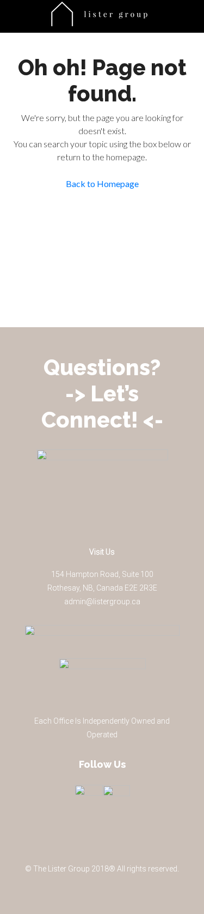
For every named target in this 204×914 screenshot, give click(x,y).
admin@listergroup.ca (102, 601)
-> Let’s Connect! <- (102, 406)
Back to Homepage (102, 183)
